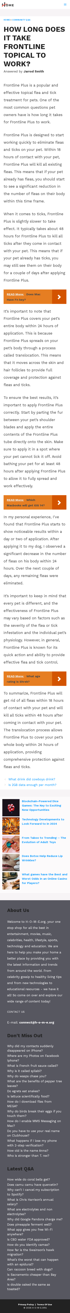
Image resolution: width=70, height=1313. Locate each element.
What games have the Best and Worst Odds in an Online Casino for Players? (44, 879)
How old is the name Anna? (27, 1150)
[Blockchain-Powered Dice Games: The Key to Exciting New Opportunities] (11, 808)
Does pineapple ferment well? (29, 1224)
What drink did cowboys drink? (31, 779)
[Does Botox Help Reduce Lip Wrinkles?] (11, 863)
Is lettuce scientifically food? (28, 1096)
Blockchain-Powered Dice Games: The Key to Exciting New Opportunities (41, 805)
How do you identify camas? (28, 1244)
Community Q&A (21, 20)
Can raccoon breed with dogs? (30, 1269)
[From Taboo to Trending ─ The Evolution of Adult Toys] (11, 845)
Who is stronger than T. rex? (28, 1155)
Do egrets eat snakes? (23, 1091)
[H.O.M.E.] (9, 4)
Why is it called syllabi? (24, 1071)
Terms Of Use (44, 1304)
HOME (7, 20)
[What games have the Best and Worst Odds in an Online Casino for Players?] (11, 881)
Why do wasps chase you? (26, 1076)
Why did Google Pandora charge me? (34, 1219)
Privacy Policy (26, 1304)
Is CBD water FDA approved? (28, 1239)
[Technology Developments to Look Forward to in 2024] (11, 826)
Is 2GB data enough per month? (32, 785)
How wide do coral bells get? (28, 1179)
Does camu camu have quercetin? (32, 1184)
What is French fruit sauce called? (32, 1065)
